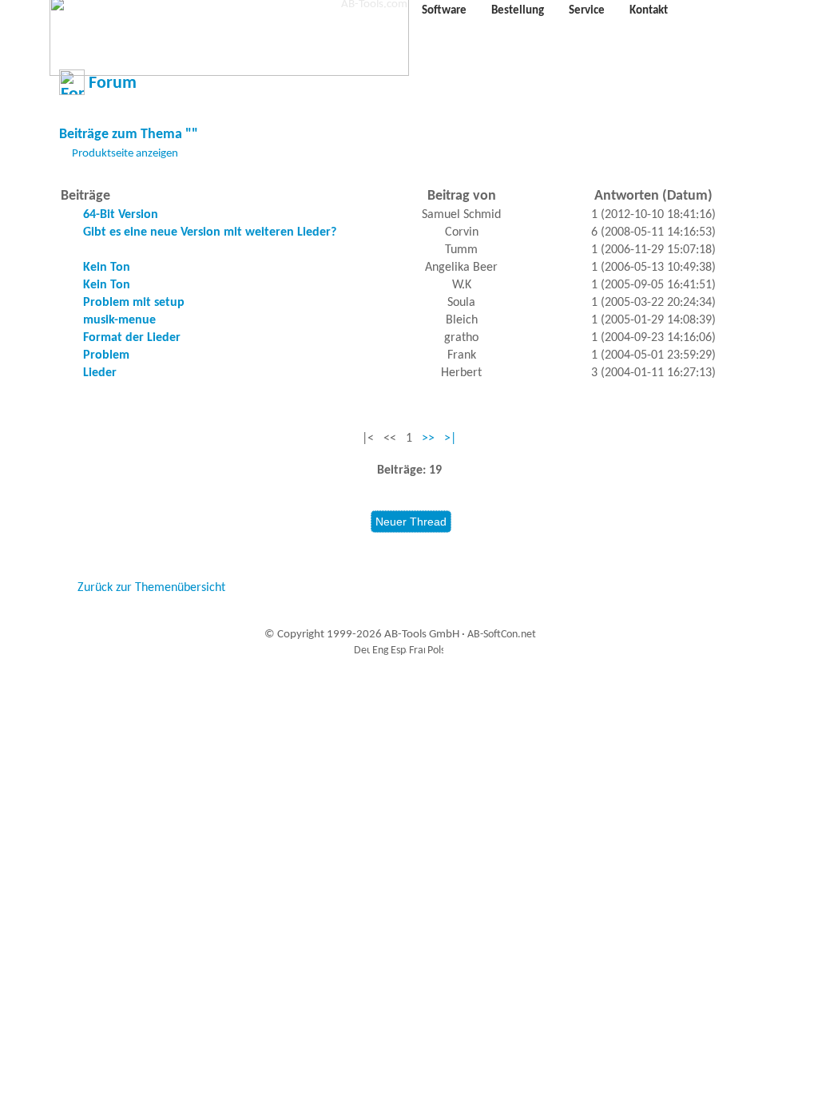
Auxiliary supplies (405, 686)
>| (450, 438)
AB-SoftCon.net (501, 635)
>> (428, 438)
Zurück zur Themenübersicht (151, 587)
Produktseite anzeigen (125, 154)
